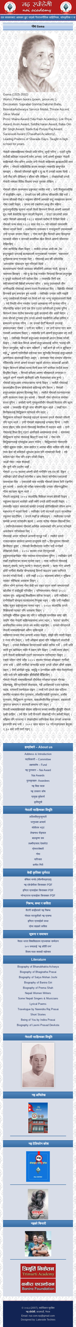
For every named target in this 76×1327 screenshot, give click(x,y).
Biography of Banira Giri (38, 982)
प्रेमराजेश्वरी (38, 848)
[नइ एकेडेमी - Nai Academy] (10, 7)
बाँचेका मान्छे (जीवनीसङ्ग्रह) (38, 879)
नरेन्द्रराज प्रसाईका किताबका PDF (38, 895)
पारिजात (38, 859)
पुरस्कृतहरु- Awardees (38, 780)
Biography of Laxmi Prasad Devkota (38, 1025)
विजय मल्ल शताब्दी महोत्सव (38, 951)
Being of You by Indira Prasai (38, 1019)
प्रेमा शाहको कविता (38, 926)
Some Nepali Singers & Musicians (38, 998)
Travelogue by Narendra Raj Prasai (38, 1009)
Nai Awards (38, 775)
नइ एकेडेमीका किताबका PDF (38, 884)
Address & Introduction (38, 754)
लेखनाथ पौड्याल (38, 833)
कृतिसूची (38, 802)
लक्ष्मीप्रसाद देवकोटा (38, 843)
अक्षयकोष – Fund (38, 764)
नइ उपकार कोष (38, 791)
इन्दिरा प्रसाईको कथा (38, 921)
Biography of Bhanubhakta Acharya (38, 966)
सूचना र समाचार (38, 934)
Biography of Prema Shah (38, 987)
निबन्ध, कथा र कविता (38, 903)
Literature (38, 959)
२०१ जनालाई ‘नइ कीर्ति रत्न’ (38, 946)
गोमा (38, 854)
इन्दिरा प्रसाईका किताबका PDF (38, 890)
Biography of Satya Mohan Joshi (38, 977)
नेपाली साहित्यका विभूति (38, 810)
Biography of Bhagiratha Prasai (38, 972)
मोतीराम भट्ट (38, 827)
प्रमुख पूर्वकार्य (38, 796)
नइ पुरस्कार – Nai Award (38, 770)
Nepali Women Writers (38, 993)
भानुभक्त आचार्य (38, 822)
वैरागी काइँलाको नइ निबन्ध (38, 910)
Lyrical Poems (38, 1004)
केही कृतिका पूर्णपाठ (38, 872)
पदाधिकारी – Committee (38, 759)
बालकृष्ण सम (38, 838)
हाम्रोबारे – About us (38, 747)
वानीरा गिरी (38, 864)
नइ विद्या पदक (38, 786)
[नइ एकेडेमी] (37, 7)
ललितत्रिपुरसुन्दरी (38, 816)
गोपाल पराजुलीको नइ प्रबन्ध (38, 915)
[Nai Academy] (66, 7)
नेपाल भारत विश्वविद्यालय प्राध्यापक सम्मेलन (38, 941)
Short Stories (38, 1014)
